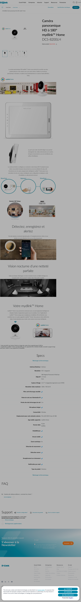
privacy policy (41, 590)
